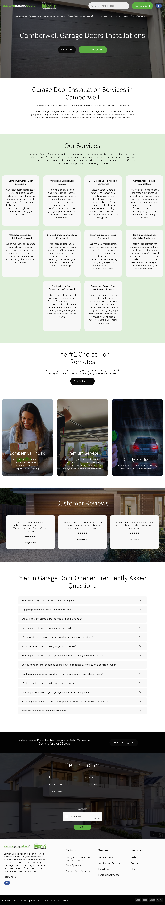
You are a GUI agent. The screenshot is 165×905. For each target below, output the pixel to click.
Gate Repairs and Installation (82, 15)
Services (103, 15)
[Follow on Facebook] (159, 6)
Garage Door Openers (54, 15)
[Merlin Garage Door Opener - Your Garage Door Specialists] (29, 6)
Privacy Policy (36, 900)
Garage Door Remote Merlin (28, 15)
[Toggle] (140, 600)
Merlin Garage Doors (19, 900)
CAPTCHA (82, 808)
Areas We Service (139, 15)
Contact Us (124, 15)
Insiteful (66, 900)
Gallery (114, 15)
